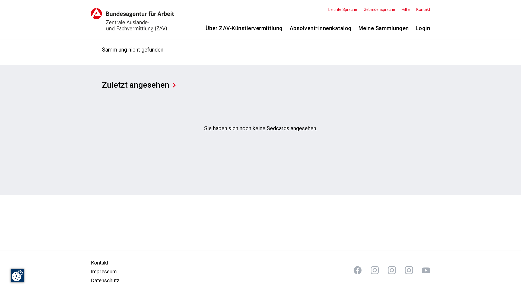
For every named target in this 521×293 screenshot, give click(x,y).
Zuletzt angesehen (135, 85)
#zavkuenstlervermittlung (375, 270)
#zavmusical (409, 270)
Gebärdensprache (379, 9)
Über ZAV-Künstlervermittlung (244, 28)
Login (423, 28)
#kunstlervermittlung (358, 270)
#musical (426, 270)
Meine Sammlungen (383, 28)
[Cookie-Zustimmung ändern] (17, 275)
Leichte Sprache (342, 9)
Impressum (104, 271)
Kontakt (423, 9)
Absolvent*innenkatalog (321, 28)
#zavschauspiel (392, 270)
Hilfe (406, 9)
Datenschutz (105, 280)
